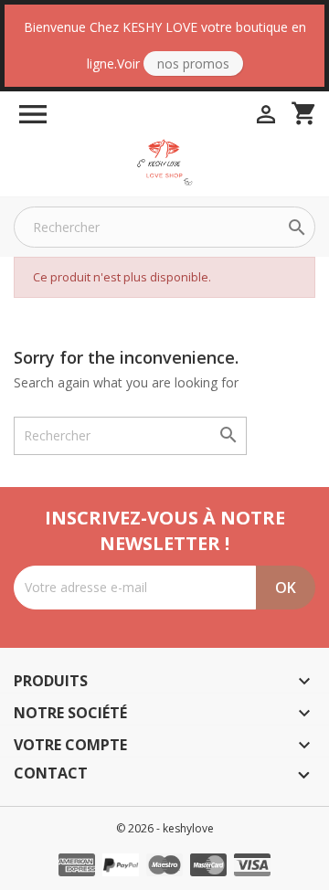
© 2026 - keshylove (165, 828)
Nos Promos (193, 63)
